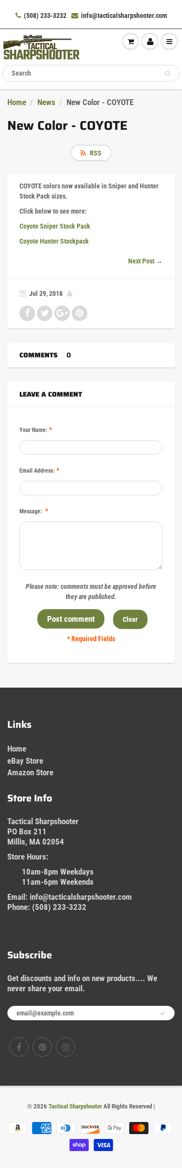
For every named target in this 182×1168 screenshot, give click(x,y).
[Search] (168, 73)
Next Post (141, 261)
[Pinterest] (42, 1047)
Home (16, 102)
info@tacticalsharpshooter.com (124, 15)
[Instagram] (65, 1047)
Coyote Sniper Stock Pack (54, 226)
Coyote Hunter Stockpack (54, 241)
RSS (95, 153)
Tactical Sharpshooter (75, 1106)
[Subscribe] (162, 1013)
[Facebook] (19, 1047)
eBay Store (25, 761)
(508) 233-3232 (45, 15)
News (46, 102)
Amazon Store (30, 772)
